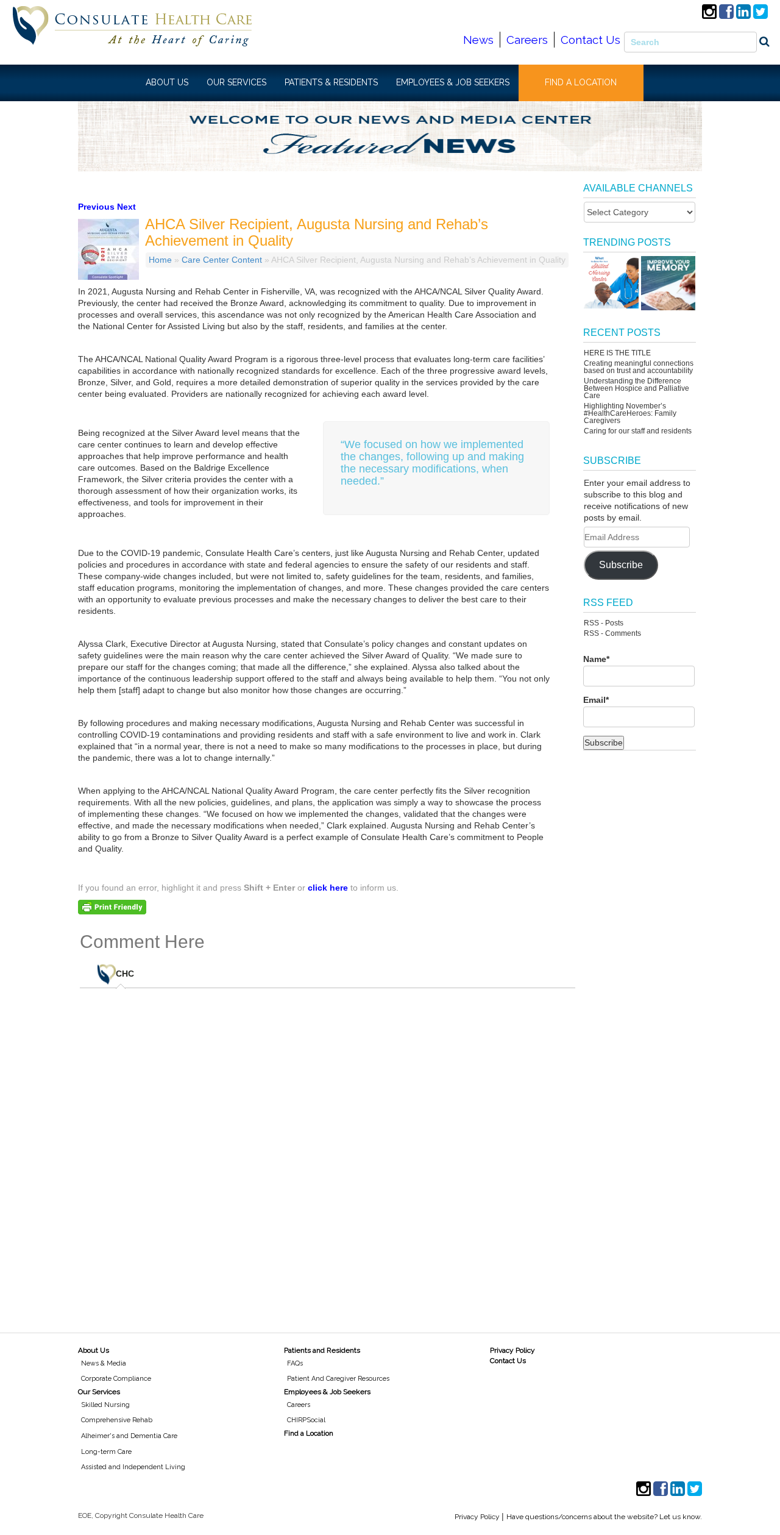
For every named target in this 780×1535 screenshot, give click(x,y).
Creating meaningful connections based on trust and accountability (638, 367)
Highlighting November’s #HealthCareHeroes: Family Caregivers (630, 413)
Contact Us (590, 39)
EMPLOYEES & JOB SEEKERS (452, 82)
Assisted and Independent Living (133, 1467)
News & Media (103, 1363)
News (478, 39)
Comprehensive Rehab (116, 1420)
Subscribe (621, 565)
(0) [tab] (134, 969)
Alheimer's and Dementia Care (129, 1436)
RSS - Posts (603, 623)
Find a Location (308, 1433)
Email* (596, 700)
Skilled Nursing (105, 1405)
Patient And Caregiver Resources (338, 1379)
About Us (93, 1350)
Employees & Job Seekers (327, 1391)
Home (160, 260)
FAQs (295, 1363)
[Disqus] (327, 1152)
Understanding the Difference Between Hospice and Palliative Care (636, 388)
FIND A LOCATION (581, 82)
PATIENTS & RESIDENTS (331, 82)
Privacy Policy (512, 1350)
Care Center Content (222, 260)
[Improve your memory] (668, 283)
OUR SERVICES (236, 82)
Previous (96, 207)
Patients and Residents (322, 1350)
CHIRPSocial (306, 1420)
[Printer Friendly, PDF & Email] (112, 906)
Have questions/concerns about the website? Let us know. (604, 1516)
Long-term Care (106, 1452)
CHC (125, 973)
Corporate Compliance (116, 1379)
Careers (527, 39)
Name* (596, 659)
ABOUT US (167, 82)
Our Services (99, 1391)
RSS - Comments (612, 633)
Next (126, 207)
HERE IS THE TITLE (617, 353)
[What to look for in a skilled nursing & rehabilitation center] (611, 283)
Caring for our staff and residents (638, 431)
